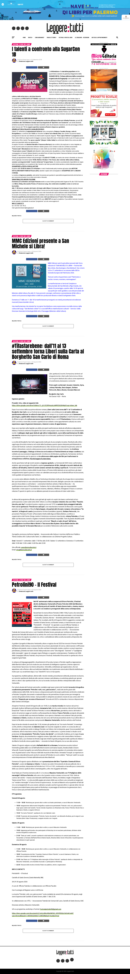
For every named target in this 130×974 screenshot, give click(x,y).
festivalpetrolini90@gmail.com (50, 909)
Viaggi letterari (51, 37)
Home (24, 37)
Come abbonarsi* (39, 37)
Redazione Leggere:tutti (26, 61)
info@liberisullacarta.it (24, 550)
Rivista (30, 37)
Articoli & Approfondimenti (99, 37)
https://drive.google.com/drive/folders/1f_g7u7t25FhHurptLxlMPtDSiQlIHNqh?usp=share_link (44, 405)
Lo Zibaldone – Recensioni (82, 37)
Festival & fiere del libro (65, 37)
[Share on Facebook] (31, 67)
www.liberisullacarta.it (28, 547)
